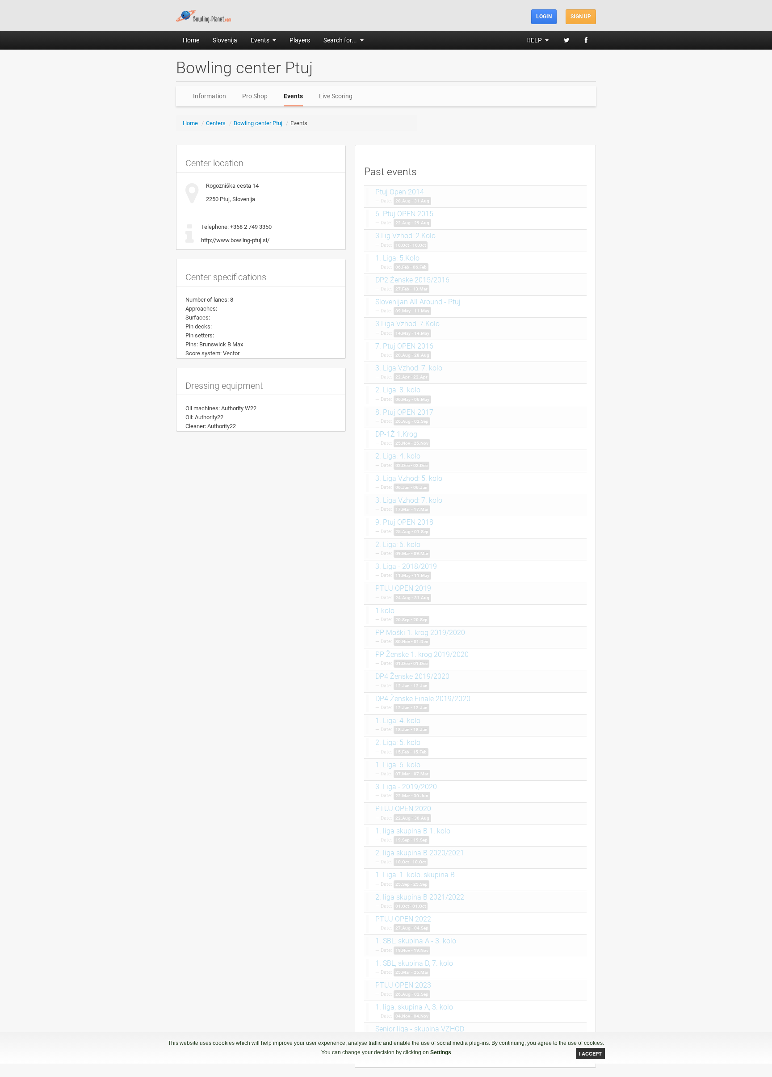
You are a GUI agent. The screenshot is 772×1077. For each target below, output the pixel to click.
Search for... (340, 40)
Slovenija (225, 40)
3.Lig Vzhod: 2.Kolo (405, 235)
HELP (534, 40)
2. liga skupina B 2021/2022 (419, 897)
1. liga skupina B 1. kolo (412, 831)
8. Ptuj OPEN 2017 (404, 412)
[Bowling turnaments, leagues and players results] (204, 15)
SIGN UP (581, 16)
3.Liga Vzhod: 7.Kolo (407, 324)
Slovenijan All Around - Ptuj (418, 302)
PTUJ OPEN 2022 (403, 919)
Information (209, 96)
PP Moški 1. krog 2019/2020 (420, 632)
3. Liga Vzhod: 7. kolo (408, 368)
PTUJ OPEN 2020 (403, 808)
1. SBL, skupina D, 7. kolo (414, 963)
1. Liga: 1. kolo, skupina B (415, 875)
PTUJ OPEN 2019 (403, 588)
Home (191, 40)
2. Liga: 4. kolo (397, 456)
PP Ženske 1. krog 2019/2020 (422, 654)
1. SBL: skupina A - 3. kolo (415, 941)
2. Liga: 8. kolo (397, 390)
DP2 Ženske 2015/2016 (412, 280)
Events (260, 40)
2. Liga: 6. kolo (397, 544)
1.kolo (384, 610)
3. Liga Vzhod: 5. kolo (408, 478)
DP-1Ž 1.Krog (396, 434)
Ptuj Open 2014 (399, 192)
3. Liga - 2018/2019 (406, 566)
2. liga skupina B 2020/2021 (419, 853)
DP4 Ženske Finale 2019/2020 (422, 698)
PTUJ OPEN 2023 (403, 985)
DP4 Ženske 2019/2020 (412, 676)
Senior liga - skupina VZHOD (419, 1029)
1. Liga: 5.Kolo (397, 258)
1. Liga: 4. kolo (397, 720)
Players (300, 40)
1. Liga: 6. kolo (397, 765)
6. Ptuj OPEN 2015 (404, 214)
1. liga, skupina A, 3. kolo (414, 1007)
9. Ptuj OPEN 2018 (404, 522)
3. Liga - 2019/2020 (406, 787)
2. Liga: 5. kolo (397, 742)
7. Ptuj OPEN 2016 (404, 346)
